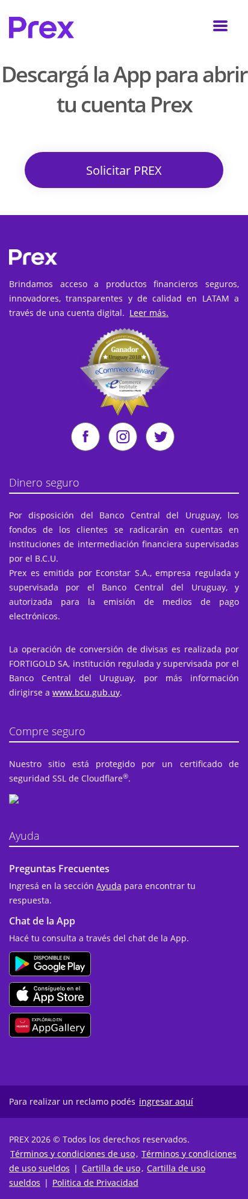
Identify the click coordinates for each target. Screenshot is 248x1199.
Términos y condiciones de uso (72, 1153)
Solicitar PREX (124, 170)
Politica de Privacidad (95, 1182)
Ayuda (109, 885)
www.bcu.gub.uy (86, 692)
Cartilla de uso (111, 1168)
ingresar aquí (166, 1101)
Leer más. (149, 312)
